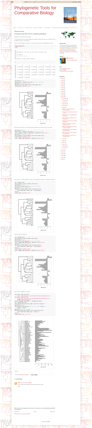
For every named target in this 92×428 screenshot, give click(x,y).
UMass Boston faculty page (67, 71)
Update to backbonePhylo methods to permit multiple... (69, 127)
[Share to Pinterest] (37, 374)
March (63, 144)
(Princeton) (64, 27)
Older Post (53, 411)
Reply (19, 386)
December (64, 98)
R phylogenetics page (65, 68)
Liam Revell (70, 58)
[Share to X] (34, 374)
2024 (62, 82)
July (63, 107)
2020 (62, 89)
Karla (19, 382)
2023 (62, 84)
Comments (20, 27)
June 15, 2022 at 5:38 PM (26, 382)
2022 (62, 85)
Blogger (48, 421)
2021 (62, 87)
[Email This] (31, 374)
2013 (62, 153)
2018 (62, 93)
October (64, 102)
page (28, 27)
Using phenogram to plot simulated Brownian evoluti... (69, 130)
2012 (62, 155)
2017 (62, 95)
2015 (62, 150)
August (64, 105)
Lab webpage (47, 27)
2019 (62, 91)
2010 (62, 159)
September (64, 103)
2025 (62, 80)
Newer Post (17, 411)
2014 (62, 151)
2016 (62, 96)
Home (14, 27)
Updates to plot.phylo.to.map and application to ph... (69, 124)
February (64, 146)
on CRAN (38, 27)
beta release (70, 50)
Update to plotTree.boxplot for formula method (68, 109)
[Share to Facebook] (35, 374)
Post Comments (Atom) (25, 413)
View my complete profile (72, 60)
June (63, 138)
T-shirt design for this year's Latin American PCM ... (69, 136)
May (63, 140)
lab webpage (63, 69)
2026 (62, 78)
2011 (62, 157)
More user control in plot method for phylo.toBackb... (69, 133)
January (64, 147)
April (63, 142)
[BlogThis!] (32, 374)
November (64, 100)
